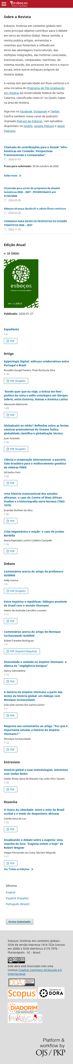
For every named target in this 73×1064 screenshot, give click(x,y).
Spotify (28, 126)
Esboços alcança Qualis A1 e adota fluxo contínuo (35, 208)
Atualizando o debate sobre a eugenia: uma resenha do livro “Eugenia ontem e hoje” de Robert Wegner (33, 843)
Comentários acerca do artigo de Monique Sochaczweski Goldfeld (32, 633)
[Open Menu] (4, 4)
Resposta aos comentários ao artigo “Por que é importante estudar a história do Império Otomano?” (36, 730)
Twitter (55, 111)
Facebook (26, 111)
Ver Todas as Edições (16, 869)
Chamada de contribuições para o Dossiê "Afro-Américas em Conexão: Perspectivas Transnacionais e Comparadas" (36, 151)
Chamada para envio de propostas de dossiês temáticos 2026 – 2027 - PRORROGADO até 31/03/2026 (32, 192)
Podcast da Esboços (29, 121)
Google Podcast (44, 126)
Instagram (40, 111)
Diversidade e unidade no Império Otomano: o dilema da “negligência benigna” (35, 664)
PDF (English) (17, 381)
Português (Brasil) (17, 904)
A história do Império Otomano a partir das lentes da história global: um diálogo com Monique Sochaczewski (33, 696)
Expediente (11, 329)
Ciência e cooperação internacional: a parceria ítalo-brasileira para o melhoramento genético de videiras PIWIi (35, 463)
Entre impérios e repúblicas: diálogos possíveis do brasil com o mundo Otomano (35, 603)
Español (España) (17, 898)
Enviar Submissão (20, 921)
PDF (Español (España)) (23, 651)
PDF (12, 341)
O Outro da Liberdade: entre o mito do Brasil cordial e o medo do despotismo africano (34, 811)
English (11, 892)
